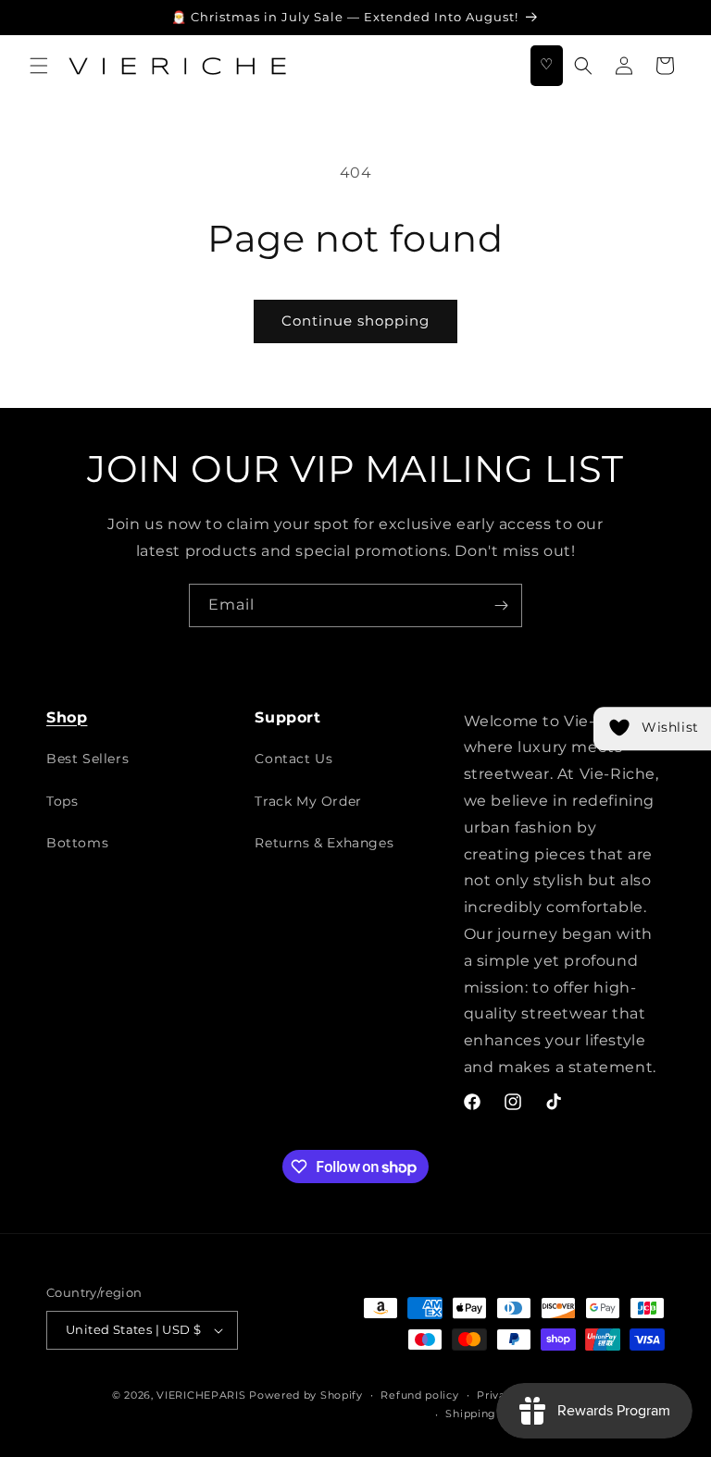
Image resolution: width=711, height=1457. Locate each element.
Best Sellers (87, 758)
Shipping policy (489, 1413)
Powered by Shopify (306, 1395)
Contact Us (293, 758)
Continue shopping (355, 320)
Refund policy (419, 1395)
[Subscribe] (500, 605)
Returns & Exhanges (324, 842)
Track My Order (308, 801)
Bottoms (77, 842)
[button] (39, 65)
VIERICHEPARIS (200, 1395)
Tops (62, 801)
